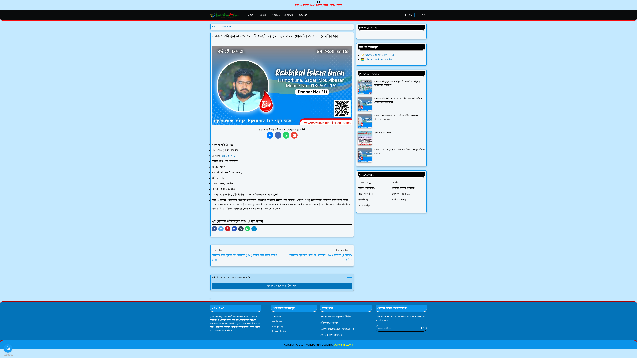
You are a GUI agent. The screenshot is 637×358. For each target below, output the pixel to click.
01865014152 (229, 156)
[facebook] (405, 15)
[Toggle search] (424, 15)
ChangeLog (277, 326)
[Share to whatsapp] (247, 228)
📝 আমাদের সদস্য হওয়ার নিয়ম (378, 55)
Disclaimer (277, 321)
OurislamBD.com (343, 344)
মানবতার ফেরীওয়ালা (382, 132)
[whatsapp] (411, 15)
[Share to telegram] (254, 228)
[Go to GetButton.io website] (8, 355)
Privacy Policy (279, 331)
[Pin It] (227, 228)
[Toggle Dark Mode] (418, 15)
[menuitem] (250, 15)
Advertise (276, 316)
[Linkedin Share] (234, 228)
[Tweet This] (221, 228)
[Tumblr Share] (241, 228)
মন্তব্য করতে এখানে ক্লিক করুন (284, 286)
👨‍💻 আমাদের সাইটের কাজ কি (376, 59)
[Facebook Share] (214, 228)
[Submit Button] (422, 328)
